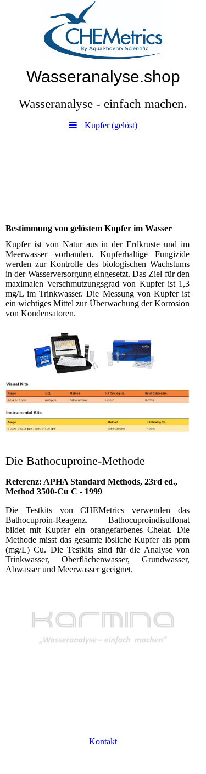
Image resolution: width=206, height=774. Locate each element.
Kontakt (103, 741)
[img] (103, 30)
